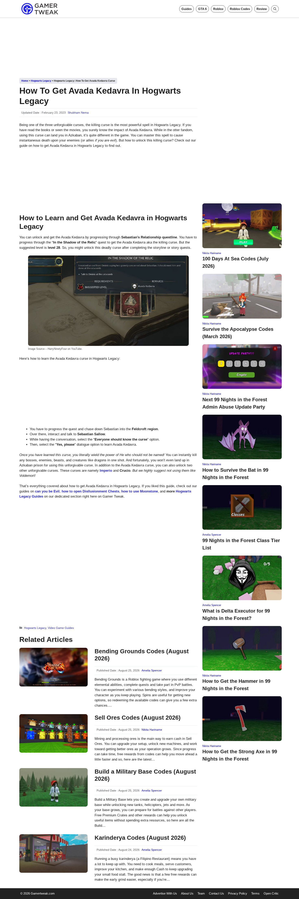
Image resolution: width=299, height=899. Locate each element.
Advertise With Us (165, 893)
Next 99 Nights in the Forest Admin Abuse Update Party (234, 403)
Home (24, 80)
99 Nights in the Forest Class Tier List (241, 544)
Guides (186, 9)
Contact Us (216, 893)
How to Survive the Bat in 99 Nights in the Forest (235, 473)
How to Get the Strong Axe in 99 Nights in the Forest (239, 755)
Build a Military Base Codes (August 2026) (145, 775)
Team (201, 893)
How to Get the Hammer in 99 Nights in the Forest (236, 684)
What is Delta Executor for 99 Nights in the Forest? (236, 614)
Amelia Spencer (152, 670)
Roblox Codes (240, 9)
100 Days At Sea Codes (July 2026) (235, 262)
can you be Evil (47, 491)
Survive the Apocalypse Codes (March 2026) (237, 332)
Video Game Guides (61, 627)
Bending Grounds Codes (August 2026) (142, 655)
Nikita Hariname (152, 729)
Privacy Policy (237, 893)
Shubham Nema (78, 112)
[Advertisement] (149, 46)
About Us (187, 893)
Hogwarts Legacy (41, 80)
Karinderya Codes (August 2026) (140, 837)
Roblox (218, 9)
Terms (255, 893)
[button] (274, 8)
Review (261, 9)
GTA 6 (202, 9)
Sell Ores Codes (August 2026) (138, 717)
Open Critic (271, 893)
